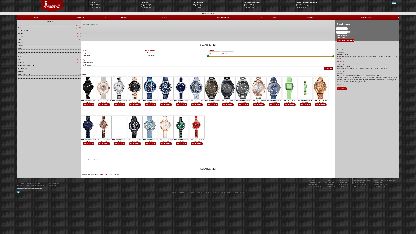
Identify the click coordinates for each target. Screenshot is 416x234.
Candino (20, 48)
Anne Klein (21, 62)
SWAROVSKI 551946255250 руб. (119, 102)
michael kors (22, 68)
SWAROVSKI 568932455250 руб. (166, 141)
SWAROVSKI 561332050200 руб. (274, 102)
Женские (87, 56)
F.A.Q (274, 17)
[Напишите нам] (395, 3)
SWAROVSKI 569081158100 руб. (197, 141)
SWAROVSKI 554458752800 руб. (135, 102)
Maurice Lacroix (23, 31)
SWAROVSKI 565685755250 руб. (104, 141)
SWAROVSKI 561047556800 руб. (228, 102)
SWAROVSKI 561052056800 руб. (243, 102)
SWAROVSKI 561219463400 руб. (259, 102)
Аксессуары (22, 77)
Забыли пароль (342, 35)
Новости (124, 17)
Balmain (20, 33)
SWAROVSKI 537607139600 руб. (88, 102)
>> (103, 160)
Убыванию (89, 65)
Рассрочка (310, 17)
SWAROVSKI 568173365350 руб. (150, 141)
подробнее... (341, 62)
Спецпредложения (24, 74)
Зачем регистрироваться (345, 40)
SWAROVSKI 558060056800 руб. (197, 102)
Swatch (20, 42)
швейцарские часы (23, 185)
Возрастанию (88, 62)
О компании (80, 17)
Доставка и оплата (223, 17)
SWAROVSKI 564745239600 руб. (88, 141)
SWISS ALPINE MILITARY (25, 51)
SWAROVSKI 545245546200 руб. (104, 102)
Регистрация (341, 37)
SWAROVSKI (21, 71)
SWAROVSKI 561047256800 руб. (212, 102)
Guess (20, 59)
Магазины (164, 17)
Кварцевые (152, 56)
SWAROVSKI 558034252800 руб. (166, 102)
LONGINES (21, 25)
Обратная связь (365, 17)
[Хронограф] (52, 6)
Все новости (342, 89)
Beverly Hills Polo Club (26, 65)
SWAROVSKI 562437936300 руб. (290, 102)
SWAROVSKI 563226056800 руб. (321, 102)
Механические (152, 53)
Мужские (87, 53)
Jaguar (20, 45)
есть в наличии (88, 105)
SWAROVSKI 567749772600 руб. (135, 141)
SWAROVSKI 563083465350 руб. (305, 102)
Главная (36, 17)
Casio (20, 57)
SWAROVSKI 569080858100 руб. (181, 141)
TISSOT (20, 39)
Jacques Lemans (23, 54)
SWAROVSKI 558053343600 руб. (181, 102)
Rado (19, 28)
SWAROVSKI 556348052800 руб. (150, 102)
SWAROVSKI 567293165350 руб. (119, 141)
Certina (20, 36)
